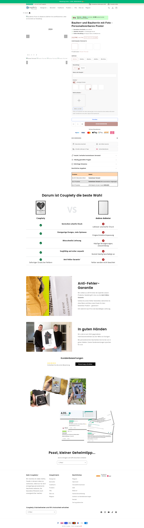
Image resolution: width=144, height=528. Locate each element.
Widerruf (74, 490)
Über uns (51, 493)
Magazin (51, 496)
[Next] (66, 62)
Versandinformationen (78, 484)
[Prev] (27, 62)
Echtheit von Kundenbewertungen (81, 496)
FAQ (50, 490)
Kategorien (52, 479)
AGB (73, 487)
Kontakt (74, 499)
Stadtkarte (52, 484)
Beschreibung (76, 138)
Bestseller (52, 481)
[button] (44, 8)
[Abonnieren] (85, 463)
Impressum (75, 481)
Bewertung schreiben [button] (85, 364)
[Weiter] (65, 36)
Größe (74, 56)
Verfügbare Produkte (79, 41)
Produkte (51, 487)
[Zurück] (28, 36)
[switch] (74, 82)
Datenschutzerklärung (78, 493)
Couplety (68, 526)
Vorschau (94, 119)
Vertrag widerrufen (77, 502)
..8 (36, 54)
